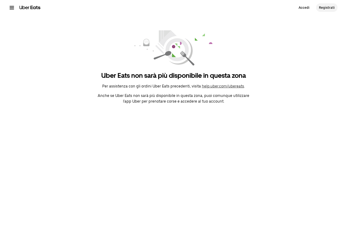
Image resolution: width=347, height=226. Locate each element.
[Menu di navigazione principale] (11, 7)
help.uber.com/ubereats (223, 86)
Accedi (304, 7)
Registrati (327, 7)
